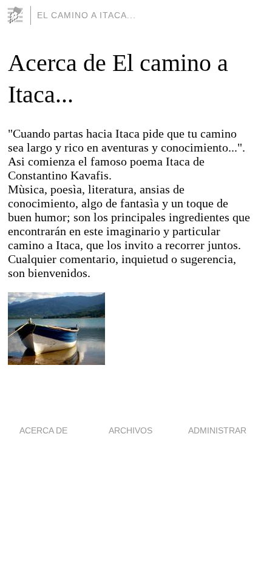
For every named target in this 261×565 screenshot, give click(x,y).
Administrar (217, 430)
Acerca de (43, 430)
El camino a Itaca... (86, 15)
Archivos (130, 430)
